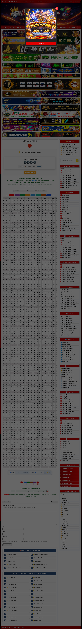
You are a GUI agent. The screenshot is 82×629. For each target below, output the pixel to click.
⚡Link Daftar (41, 43)
